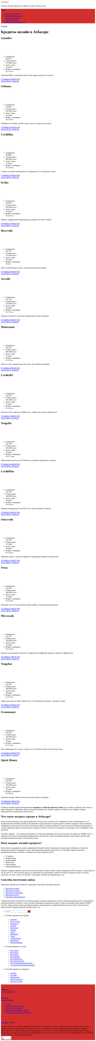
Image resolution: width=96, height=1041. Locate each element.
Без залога (14, 953)
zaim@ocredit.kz (7, 1000)
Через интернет (16, 979)
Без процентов (16, 959)
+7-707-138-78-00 (8, 992)
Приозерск (14, 940)
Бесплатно (14, 955)
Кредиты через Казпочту (15, 22)
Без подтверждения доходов (21, 963)
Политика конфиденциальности (18, 1012)
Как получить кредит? (14, 1006)
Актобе (13, 926)
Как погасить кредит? (14, 1008)
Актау (12, 932)
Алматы (13, 919)
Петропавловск (16, 943)
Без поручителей (17, 961)
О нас (8, 1004)
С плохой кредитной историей (22, 965)
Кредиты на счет (12, 20)
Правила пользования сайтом (17, 1010)
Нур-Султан (15, 922)
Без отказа (14, 950)
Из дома (13, 975)
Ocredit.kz (5, 2)
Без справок (15, 957)
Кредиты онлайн (12, 18)
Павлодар (14, 928)
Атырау (13, 930)
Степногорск (15, 938)
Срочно (13, 973)
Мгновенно (15, 977)
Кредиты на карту (13, 14)
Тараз (12, 936)
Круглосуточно (16, 981)
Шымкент (14, 934)
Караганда (14, 924)
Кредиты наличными (14, 16)
